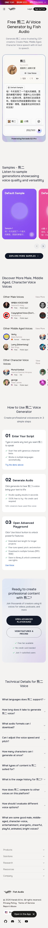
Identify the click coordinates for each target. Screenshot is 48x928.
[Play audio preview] (31, 234)
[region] (19, 121)
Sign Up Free (40, 9)
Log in (30, 9)
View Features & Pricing (24, 632)
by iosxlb (24, 65)
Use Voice (32, 73)
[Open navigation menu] (4, 9)
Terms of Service (26, 903)
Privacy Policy (10, 903)
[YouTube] (26, 921)
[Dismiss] (33, 914)
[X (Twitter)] (19, 921)
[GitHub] (5, 921)
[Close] (45, 2)
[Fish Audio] (11, 9)
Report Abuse (9, 906)
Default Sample (17, 87)
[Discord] (12, 921)
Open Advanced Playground (24, 620)
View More (40, 297)
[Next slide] (43, 246)
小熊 (43, 228)
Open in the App (22, 914)
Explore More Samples (22, 256)
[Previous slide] (36, 246)
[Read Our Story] (24, 2)
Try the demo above (14, 465)
